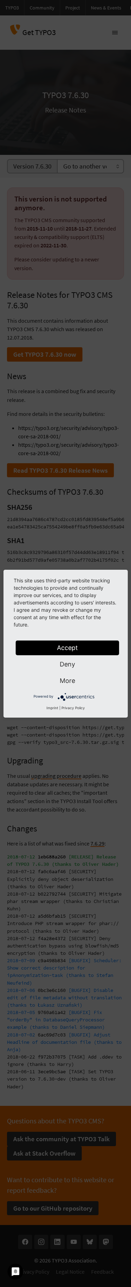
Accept (67, 647)
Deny (67, 664)
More (67, 680)
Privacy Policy (73, 708)
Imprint (52, 708)
